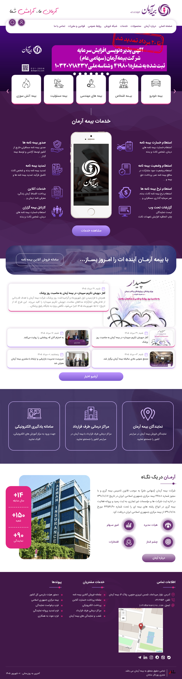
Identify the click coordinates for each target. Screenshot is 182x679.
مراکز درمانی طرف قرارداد (91, 427)
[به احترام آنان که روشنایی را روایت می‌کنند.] (77, 338)
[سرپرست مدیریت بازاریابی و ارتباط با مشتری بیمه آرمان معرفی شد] (77, 359)
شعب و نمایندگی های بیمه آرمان (85, 616)
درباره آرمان (150, 26)
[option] (91, 58)
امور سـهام (113, 525)
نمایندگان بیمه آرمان (148, 427)
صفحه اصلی (165, 26)
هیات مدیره (151, 525)
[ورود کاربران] (21, 22)
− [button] (123, 618)
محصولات (135, 26)
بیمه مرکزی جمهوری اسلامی (45, 600)
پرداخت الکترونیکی (91, 605)
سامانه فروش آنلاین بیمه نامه (39, 259)
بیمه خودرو (155, 96)
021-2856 (135, 12)
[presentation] (174, 88)
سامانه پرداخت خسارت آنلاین (86, 600)
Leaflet (159, 651)
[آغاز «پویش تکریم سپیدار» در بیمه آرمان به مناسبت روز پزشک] (161, 338)
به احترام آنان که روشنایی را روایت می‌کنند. (43, 338)
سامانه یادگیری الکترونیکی (34, 427)
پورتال (156, 675)
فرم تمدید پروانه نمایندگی (46, 611)
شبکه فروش (110, 26)
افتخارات (114, 542)
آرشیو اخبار (91, 376)
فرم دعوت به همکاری (48, 616)
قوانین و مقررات (76, 26)
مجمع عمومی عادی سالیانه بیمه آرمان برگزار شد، (125, 359)
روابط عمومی (94, 26)
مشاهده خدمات (91, 230)
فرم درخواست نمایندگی (47, 605)
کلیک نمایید (147, 436)
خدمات (124, 26)
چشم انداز (152, 542)
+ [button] (123, 613)
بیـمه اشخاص (123, 96)
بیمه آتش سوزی (26, 96)
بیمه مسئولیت (58, 96)
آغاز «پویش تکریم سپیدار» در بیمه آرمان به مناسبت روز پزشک (72, 293)
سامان (149, 675)
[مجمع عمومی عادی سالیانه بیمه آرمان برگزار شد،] (161, 359)
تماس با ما (59, 26)
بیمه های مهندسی (91, 96)
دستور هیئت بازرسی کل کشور (44, 595)
